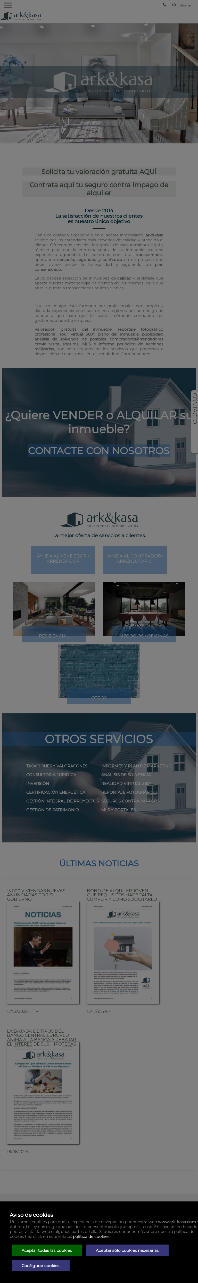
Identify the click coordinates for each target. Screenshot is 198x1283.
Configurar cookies (41, 1265)
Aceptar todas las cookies (47, 1250)
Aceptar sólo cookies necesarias (127, 1250)
